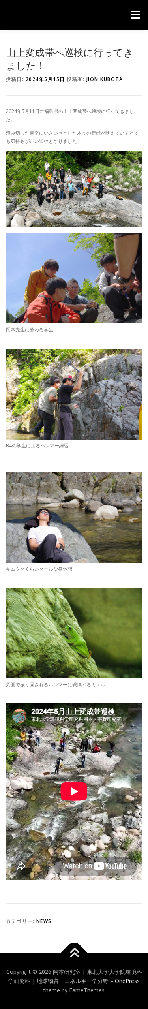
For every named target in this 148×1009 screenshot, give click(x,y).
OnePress (127, 981)
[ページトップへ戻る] (74, 953)
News (44, 921)
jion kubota (104, 79)
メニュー (135, 14)
